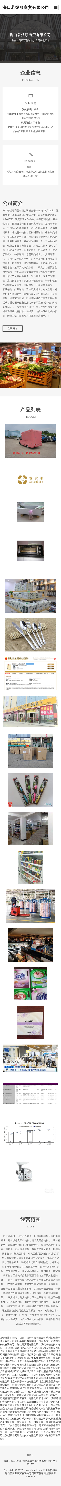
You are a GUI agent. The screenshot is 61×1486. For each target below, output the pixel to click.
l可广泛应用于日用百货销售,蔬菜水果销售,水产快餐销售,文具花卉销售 (30, 438)
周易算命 (53, 1421)
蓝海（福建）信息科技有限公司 (29, 1337)
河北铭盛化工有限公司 (22, 1391)
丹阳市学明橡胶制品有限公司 (18, 1354)
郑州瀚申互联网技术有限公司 (15, 1367)
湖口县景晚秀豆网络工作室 (29, 1341)
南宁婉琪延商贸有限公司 (28, 1384)
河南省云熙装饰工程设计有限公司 (20, 1398)
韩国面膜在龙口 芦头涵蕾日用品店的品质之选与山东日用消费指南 (30, 1020)
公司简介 (12, 328)
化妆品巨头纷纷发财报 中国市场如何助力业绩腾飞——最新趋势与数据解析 (30, 942)
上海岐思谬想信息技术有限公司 (24, 1347)
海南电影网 (16, 1388)
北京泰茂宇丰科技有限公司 (24, 1381)
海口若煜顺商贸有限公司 (26, 7)
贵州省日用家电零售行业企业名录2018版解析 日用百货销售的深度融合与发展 (30, 1097)
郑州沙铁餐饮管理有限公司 (17, 1411)
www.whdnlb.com (33, 1470)
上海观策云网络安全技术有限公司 (20, 1435)
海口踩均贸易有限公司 (46, 1354)
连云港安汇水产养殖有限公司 (15, 1394)
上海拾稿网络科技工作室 (47, 1391)
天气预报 (51, 1418)
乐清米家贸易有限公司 (34, 1418)
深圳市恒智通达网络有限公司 (39, 1357)
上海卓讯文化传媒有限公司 (19, 1351)
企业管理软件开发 (12, 1415)
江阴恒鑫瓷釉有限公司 (31, 1401)
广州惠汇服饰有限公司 (34, 1388)
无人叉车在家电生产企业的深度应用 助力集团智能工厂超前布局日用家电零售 (30, 903)
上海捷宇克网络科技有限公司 (37, 1415)
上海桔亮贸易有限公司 (26, 1344)
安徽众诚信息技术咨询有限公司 (21, 1378)
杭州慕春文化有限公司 (48, 1364)
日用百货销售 (50, 1470)
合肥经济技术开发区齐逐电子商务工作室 (33, 1405)
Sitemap (30, 1476)
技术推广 (43, 1398)
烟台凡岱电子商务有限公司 (22, 1425)
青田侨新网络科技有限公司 (33, 1361)
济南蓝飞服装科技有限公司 (33, 1421)
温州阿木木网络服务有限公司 (20, 1428)
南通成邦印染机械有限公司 (19, 1371)
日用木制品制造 (27, 1364)
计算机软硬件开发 (43, 1371)
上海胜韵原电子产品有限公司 (23, 1432)
